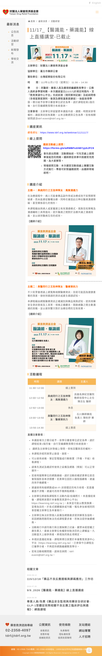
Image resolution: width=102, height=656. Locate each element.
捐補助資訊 (44, 638)
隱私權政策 (64, 634)
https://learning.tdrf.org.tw (47, 503)
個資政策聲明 (65, 638)
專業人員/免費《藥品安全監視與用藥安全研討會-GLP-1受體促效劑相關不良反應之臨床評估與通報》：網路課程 (59, 605)
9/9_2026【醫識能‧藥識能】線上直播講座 (55, 590)
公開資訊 (45, 624)
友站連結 (85, 624)
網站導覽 (85, 630)
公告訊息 (15, 33)
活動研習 (55, 21)
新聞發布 (15, 51)
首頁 (33, 21)
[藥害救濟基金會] (21, 12)
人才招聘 (85, 636)
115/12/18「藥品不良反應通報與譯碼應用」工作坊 (60, 579)
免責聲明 (64, 631)
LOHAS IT (75, 653)
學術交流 (15, 60)
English (96, 3)
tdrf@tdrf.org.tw (18, 635)
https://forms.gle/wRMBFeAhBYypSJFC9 (68, 148)
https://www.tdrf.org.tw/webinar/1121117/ (64, 132)
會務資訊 (44, 631)
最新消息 (42, 21)
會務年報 (44, 634)
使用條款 (65, 624)
